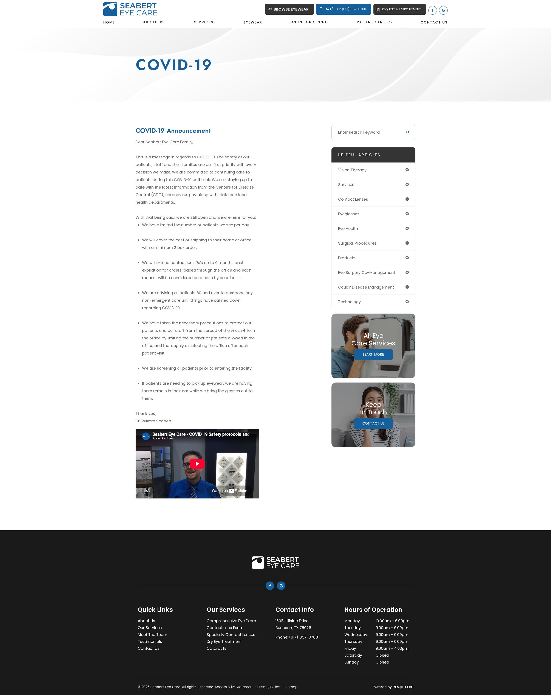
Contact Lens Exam (225, 627)
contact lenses (353, 199)
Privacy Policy (268, 686)
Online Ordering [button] (308, 22)
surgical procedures (357, 243)
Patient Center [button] (373, 22)
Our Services (150, 627)
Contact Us (434, 22)
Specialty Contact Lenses (231, 634)
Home (109, 22)
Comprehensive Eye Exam (231, 620)
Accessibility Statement (234, 686)
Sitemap (291, 686)
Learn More (373, 354)
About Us (146, 620)
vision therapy (352, 170)
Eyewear (253, 22)
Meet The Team (152, 634)
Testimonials (150, 641)
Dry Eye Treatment (224, 641)
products (346, 258)
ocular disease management (366, 287)
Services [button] (204, 22)
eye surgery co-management (366, 272)
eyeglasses (348, 214)
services (346, 184)
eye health (348, 228)
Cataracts (216, 648)
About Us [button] (153, 22)
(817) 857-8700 (303, 637)
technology (349, 302)
